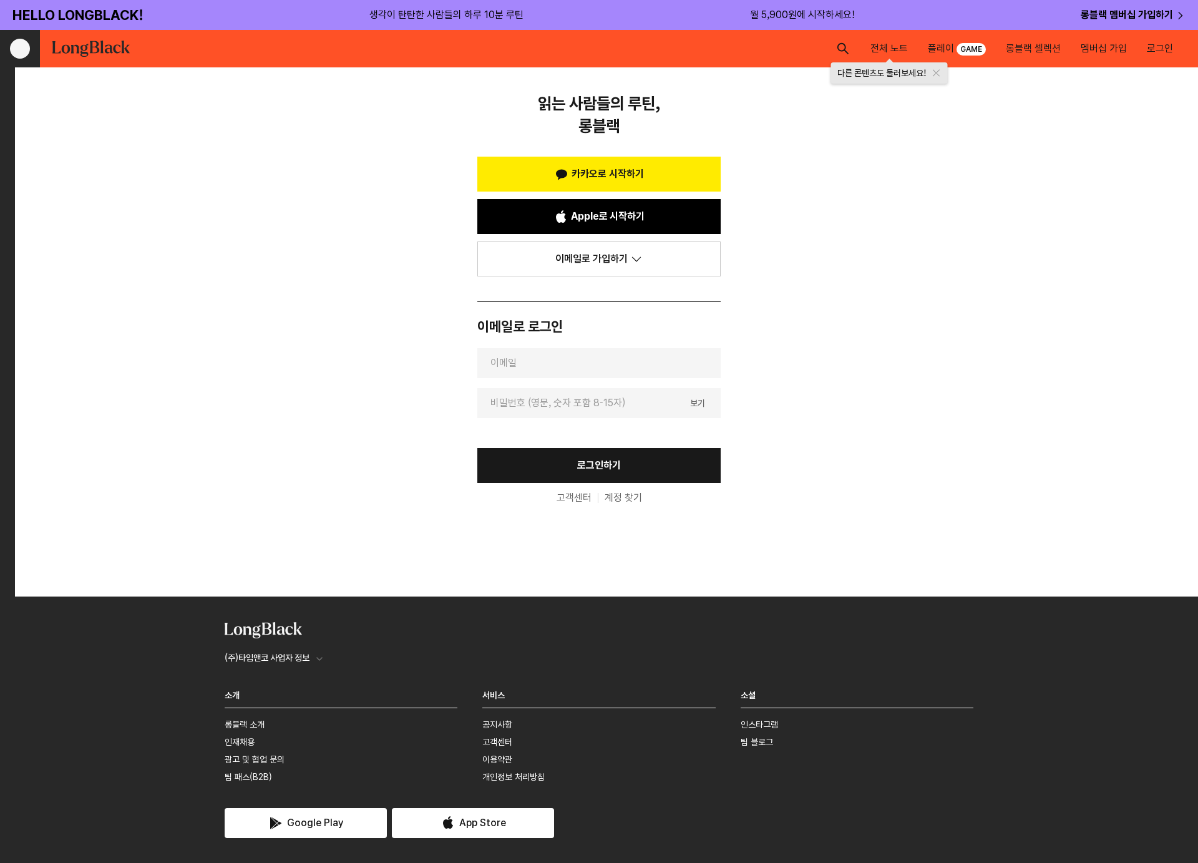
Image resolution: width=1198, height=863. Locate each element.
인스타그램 (759, 724)
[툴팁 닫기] (937, 73)
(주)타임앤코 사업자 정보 (267, 658)
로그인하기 (599, 465)
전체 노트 (889, 48)
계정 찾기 (623, 498)
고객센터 (574, 498)
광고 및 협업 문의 (255, 759)
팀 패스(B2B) (248, 777)
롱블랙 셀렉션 (1033, 48)
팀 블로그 (757, 742)
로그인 (1160, 48)
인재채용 (240, 742)
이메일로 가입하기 (591, 259)
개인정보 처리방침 (513, 777)
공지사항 (497, 724)
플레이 (955, 48)
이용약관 (497, 759)
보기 (697, 402)
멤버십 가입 (1104, 48)
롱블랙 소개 (245, 724)
